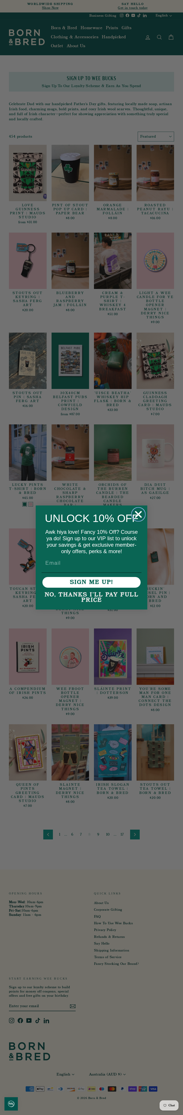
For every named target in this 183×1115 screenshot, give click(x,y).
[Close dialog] (138, 514)
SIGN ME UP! (91, 582)
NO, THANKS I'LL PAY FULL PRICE (92, 597)
